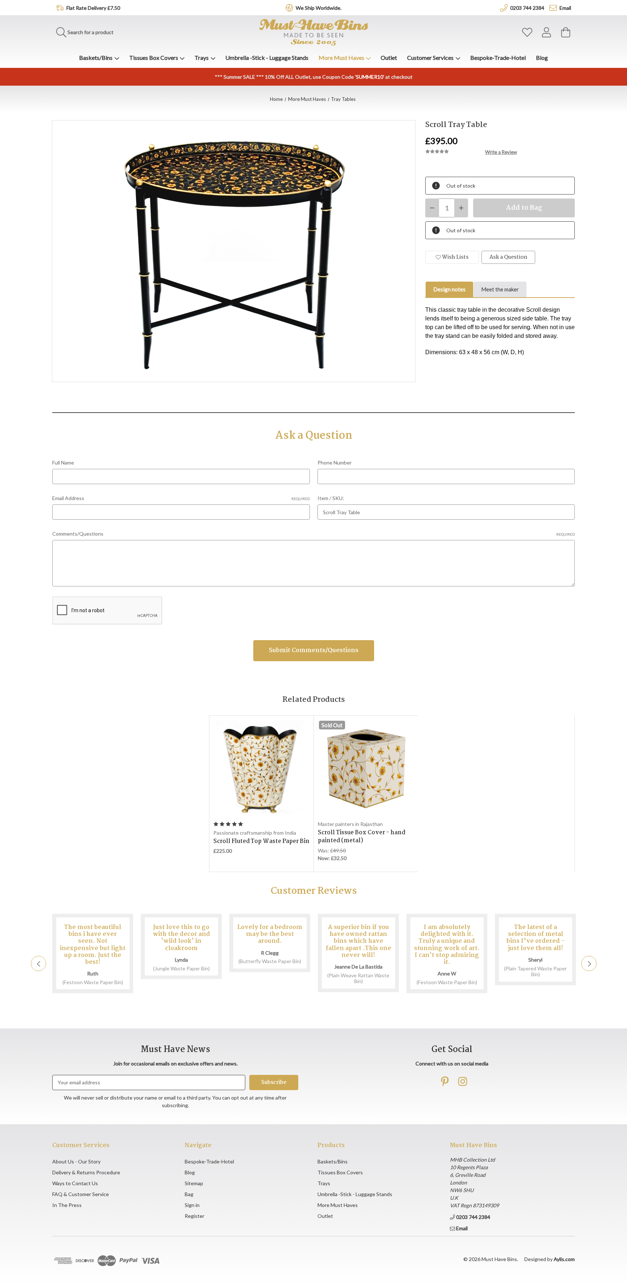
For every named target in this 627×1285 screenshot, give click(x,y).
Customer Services (430, 57)
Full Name (63, 462)
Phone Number (334, 462)
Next (589, 963)
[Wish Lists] (527, 32)
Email (565, 8)
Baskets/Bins (95, 57)
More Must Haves (341, 57)
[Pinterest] (445, 1081)
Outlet (389, 57)
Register (194, 1216)
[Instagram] (463, 1081)
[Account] (546, 32)
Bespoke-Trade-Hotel (498, 57)
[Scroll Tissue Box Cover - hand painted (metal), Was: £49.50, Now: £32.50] (366, 768)
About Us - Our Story (76, 1161)
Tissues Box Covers (153, 57)
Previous (38, 963)
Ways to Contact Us (75, 1183)
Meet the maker (500, 289)
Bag (189, 1194)
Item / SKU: (330, 498)
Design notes (449, 289)
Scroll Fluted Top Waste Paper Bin (261, 842)
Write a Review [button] (501, 152)
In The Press (67, 1205)
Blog (542, 57)
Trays (201, 57)
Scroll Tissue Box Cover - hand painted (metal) (361, 837)
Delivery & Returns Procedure (86, 1172)
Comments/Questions (313, 534)
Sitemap (194, 1183)
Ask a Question (508, 257)
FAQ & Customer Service (80, 1194)
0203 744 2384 (527, 8)
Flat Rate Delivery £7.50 (93, 8)
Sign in (192, 1205)
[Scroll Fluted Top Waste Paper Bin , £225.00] (261, 768)
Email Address (181, 498)
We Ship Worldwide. (318, 8)
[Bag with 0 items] (566, 32)
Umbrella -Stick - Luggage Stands (266, 57)
